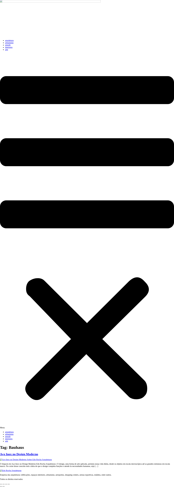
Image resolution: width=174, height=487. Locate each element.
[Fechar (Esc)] (9, 484)
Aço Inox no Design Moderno (19, 454)
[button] (87, 241)
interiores (8, 47)
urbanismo (9, 43)
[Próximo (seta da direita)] (4, 486)
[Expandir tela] (4, 484)
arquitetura (9, 40)
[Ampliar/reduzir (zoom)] (1, 484)
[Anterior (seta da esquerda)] (1, 486)
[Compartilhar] (6, 484)
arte (6, 50)
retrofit (7, 45)
